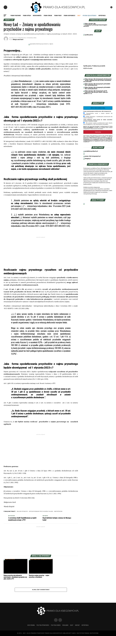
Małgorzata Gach (18, 39)
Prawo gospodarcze (69, 15)
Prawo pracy (58, 15)
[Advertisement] (41, 251)
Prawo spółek (27, 15)
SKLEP (78, 15)
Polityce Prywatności (88, 141)
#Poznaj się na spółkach (89, 15)
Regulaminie (97, 141)
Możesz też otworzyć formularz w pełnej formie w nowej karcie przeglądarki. (97, 127)
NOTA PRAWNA (31, 625)
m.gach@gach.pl (95, 139)
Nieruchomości (37, 15)
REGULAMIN (65, 625)
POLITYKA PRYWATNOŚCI (43, 625)
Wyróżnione (58, 511)
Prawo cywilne (48, 15)
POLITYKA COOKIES (56, 625)
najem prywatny (22, 511)
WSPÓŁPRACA (102, 15)
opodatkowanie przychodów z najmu (41, 511)
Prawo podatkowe (16, 15)
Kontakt (77, 625)
